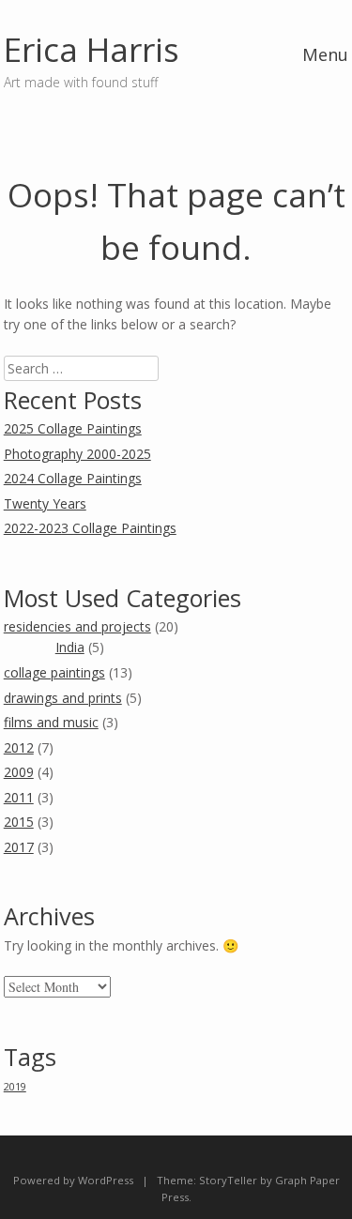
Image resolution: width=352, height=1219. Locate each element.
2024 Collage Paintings (73, 478)
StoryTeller (228, 1180)
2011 (19, 797)
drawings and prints (63, 698)
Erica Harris (91, 49)
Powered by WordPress (73, 1180)
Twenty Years (45, 503)
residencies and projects (77, 626)
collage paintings (54, 672)
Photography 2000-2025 (77, 454)
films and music (51, 722)
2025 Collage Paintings (73, 428)
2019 (15, 1086)
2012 (19, 747)
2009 (19, 772)
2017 (19, 847)
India (69, 647)
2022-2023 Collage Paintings (90, 528)
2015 (19, 821)
